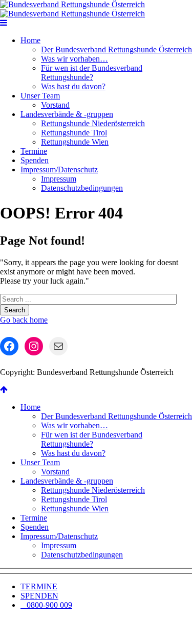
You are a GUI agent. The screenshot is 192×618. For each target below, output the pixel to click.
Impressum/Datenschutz (59, 169)
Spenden (34, 160)
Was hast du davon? (73, 86)
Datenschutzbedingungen (82, 188)
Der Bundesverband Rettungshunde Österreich (116, 49)
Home (30, 40)
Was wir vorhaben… (74, 58)
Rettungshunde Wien (75, 141)
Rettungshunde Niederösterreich (93, 123)
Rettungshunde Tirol (74, 132)
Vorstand (55, 105)
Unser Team (40, 95)
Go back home (24, 319)
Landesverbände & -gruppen (66, 114)
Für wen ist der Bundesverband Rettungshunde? (91, 73)
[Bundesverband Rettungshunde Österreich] (72, 9)
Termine (33, 151)
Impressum (58, 178)
